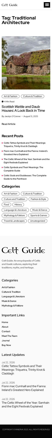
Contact (6, 331)
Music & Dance (39, 209)
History (18, 204)
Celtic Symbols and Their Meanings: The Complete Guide (23, 169)
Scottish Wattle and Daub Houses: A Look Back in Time (23, 108)
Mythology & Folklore (14, 215)
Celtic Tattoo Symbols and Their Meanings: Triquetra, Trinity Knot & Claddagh (25, 144)
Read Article (8, 124)
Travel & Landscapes (14, 220)
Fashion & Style (38, 199)
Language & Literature (15, 209)
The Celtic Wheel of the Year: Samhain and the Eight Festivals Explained (27, 161)
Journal (6, 340)
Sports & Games (38, 215)
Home (5, 322)
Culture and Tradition (14, 199)
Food (6, 204)
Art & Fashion (10, 96)
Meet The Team (9, 336)
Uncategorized (37, 220)
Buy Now (6, 345)
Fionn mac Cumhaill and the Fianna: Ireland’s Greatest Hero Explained (26, 153)
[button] (47, 5)
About (5, 327)
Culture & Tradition (32, 96)
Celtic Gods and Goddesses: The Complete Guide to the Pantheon (25, 177)
